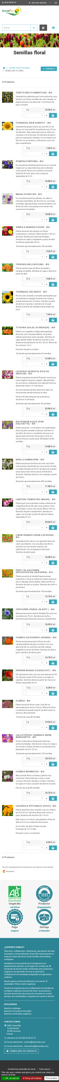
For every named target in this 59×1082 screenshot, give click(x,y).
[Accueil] (4, 68)
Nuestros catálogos (12, 1008)
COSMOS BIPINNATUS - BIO (30, 772)
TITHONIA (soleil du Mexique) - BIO (35, 327)
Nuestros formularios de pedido (17, 1011)
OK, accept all (12, 1078)
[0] (43, 28)
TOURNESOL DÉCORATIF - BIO (31, 292)
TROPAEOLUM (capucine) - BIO (32, 264)
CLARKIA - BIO (23, 701)
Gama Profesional (19, 68)
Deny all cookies (33, 1078)
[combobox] (16, 28)
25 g (40, 278)
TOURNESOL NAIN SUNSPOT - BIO (33, 123)
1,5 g (40, 687)
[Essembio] (11, 11)
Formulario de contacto (23, 1051)
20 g (40, 214)
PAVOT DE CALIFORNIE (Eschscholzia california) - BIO (34, 571)
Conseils (50, 69)
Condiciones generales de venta (21, 1069)
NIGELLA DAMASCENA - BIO (30, 459)
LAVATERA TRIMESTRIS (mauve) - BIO (36, 499)
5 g (40, 109)
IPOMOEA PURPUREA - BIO (29, 161)
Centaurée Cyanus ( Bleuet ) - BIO (35, 609)
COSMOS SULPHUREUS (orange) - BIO (36, 637)
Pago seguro (44, 1069)
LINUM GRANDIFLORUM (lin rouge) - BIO (35, 536)
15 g (40, 148)
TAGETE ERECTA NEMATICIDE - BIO (34, 93)
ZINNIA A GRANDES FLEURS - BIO (33, 227)
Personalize (51, 1078)
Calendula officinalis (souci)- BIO (36, 806)
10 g (40, 181)
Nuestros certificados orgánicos (17, 1014)
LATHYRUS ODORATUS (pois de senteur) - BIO (32, 372)
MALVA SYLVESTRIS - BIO (29, 194)
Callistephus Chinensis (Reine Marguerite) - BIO (34, 736)
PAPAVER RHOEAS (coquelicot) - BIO (36, 670)
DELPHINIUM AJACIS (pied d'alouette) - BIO (30, 423)
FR (50, 3)
